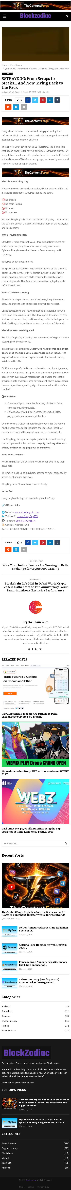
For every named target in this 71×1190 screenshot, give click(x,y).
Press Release (7, 74)
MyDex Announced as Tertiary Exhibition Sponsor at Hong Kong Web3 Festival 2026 (41, 1121)
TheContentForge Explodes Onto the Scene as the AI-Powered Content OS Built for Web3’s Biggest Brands (34, 913)
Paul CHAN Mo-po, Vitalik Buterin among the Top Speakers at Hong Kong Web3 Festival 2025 (31, 830)
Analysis (6, 1006)
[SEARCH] (65, 843)
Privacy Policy (43, 1187)
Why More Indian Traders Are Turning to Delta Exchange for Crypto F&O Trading (35, 567)
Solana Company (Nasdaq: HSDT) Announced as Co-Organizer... (39, 981)
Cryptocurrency (9, 1020)
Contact (31, 1187)
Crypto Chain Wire (11, 92)
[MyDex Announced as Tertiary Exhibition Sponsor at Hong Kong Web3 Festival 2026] (9, 931)
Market (5, 1025)
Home (21, 1187)
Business (6, 1015)
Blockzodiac (35, 16)
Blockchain (7, 1011)
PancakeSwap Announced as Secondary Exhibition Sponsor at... (43, 964)
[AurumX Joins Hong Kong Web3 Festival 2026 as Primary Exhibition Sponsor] (9, 948)
